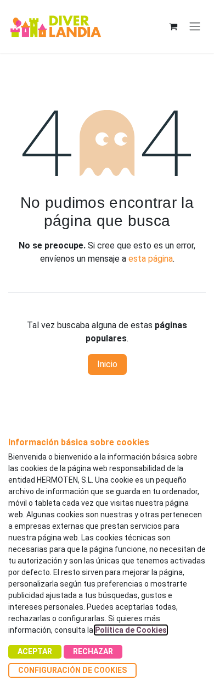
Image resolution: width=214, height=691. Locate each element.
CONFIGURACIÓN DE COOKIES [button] (72, 670)
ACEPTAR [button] (35, 651)
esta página (150, 258)
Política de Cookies (131, 630)
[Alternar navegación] (195, 26)
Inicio (107, 364)
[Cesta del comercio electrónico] (173, 26)
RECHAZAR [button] (93, 651)
